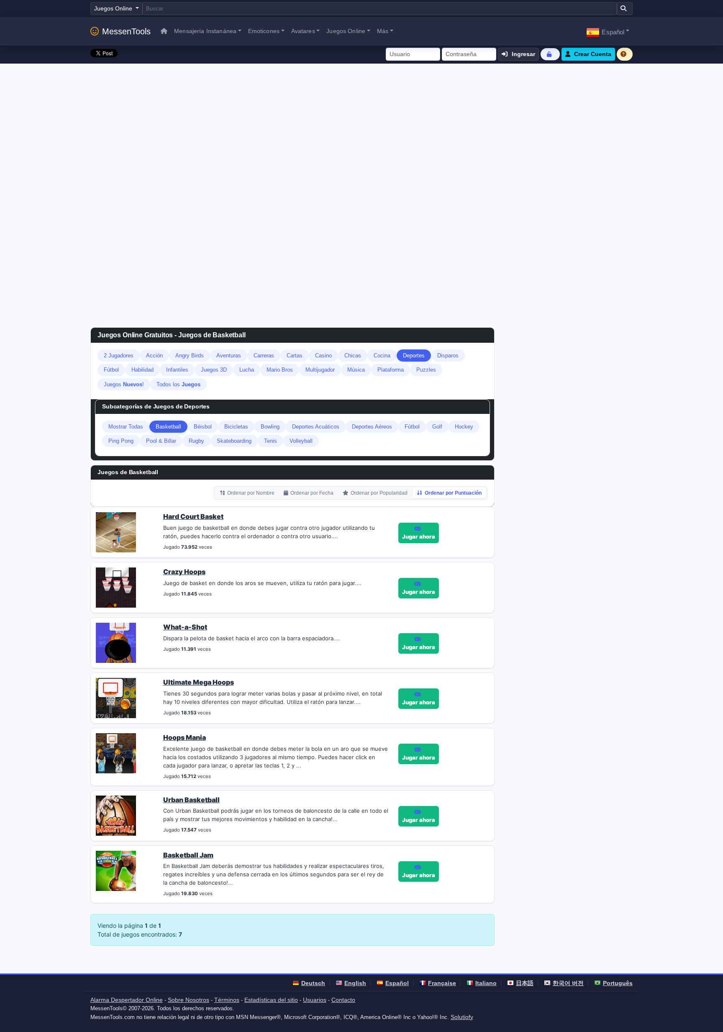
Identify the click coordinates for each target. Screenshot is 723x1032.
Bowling (270, 427)
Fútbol (111, 370)
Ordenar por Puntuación (453, 493)
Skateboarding (234, 441)
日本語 (524, 983)
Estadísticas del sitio (271, 999)
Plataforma (390, 370)
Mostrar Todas (125, 427)
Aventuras (228, 355)
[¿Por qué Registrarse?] (625, 54)
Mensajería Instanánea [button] (205, 31)
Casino (323, 355)
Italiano (486, 983)
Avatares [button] (303, 31)
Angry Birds (189, 355)
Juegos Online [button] (345, 31)
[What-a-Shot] (116, 642)
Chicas (352, 355)
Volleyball (301, 441)
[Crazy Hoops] (116, 587)
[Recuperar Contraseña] (550, 54)
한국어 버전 (568, 983)
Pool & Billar (161, 441)
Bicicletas (236, 427)
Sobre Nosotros (188, 999)
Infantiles (177, 370)
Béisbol (203, 427)
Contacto (343, 999)
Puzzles (426, 370)
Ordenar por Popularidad (379, 493)
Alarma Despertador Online (126, 999)
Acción (154, 355)
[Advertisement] (361, 126)
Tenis (270, 441)
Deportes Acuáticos (315, 427)
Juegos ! (124, 384)
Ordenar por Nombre (250, 493)
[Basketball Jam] (116, 870)
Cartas (295, 355)
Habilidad (142, 370)
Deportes (414, 355)
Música (356, 370)
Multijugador (320, 370)
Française (442, 983)
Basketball (168, 427)
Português (618, 983)
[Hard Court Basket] (116, 531)
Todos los (178, 384)
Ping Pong (120, 441)
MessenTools (126, 31)
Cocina (382, 355)
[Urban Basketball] (116, 815)
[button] (608, 31)
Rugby (196, 441)
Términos (226, 999)
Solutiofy (462, 1017)
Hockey (464, 427)
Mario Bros (280, 370)
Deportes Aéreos (372, 427)
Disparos (448, 355)
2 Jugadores (118, 355)
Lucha (246, 370)
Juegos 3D (214, 370)
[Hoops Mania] (116, 752)
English (355, 983)
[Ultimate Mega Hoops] (116, 697)
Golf (437, 427)
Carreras (264, 355)
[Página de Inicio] (164, 31)
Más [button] (382, 31)
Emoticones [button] (263, 31)
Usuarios (314, 999)
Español (397, 983)
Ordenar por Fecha (311, 493)
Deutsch (313, 983)
